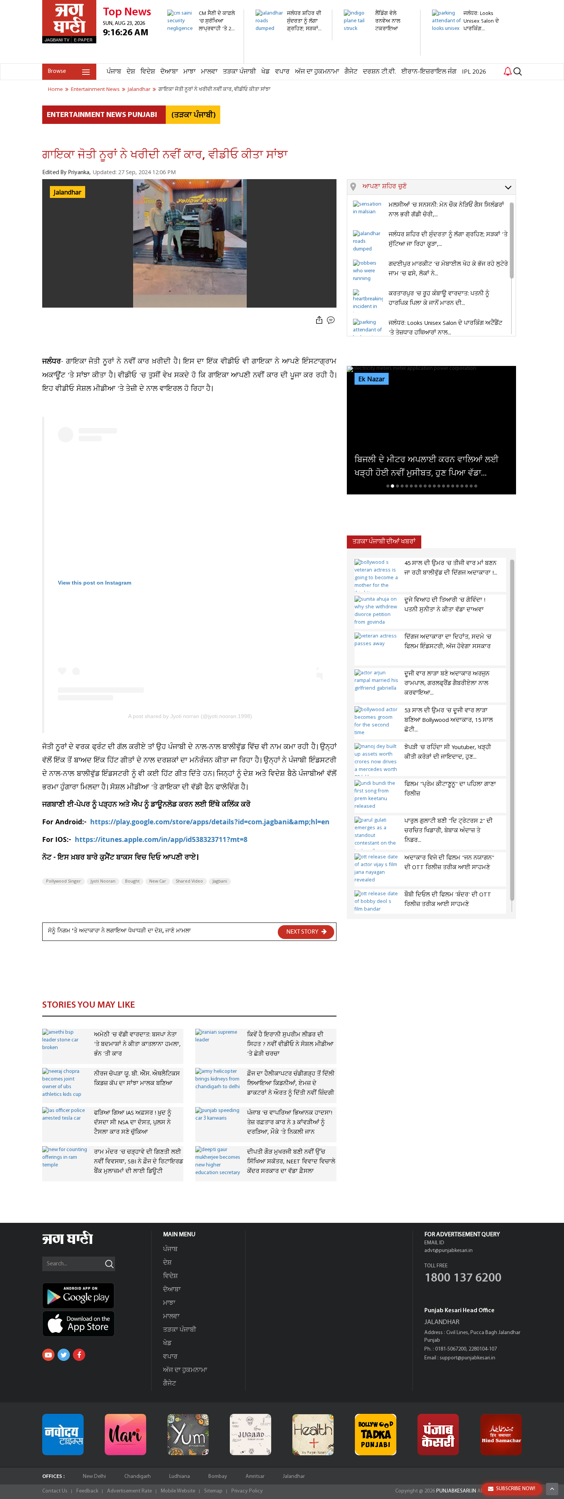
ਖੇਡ (265, 72)
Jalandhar (294, 1476)
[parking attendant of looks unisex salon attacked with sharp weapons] (466, 59)
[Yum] (188, 1434)
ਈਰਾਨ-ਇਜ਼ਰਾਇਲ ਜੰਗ (429, 72)
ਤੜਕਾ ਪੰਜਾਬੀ (239, 72)
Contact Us (55, 1491)
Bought (132, 881)
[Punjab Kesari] (438, 1434)
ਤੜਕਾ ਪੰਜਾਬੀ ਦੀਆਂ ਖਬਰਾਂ (384, 542)
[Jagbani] (78, 1243)
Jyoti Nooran (103, 881)
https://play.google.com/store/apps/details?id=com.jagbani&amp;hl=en (210, 823)
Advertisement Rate (129, 1491)
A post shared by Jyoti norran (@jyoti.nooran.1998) (190, 716)
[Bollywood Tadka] (375, 1434)
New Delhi (94, 1476)
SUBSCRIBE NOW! (515, 1489)
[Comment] (331, 320)
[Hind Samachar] (501, 1434)
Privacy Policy (247, 1491)
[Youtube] (48, 1355)
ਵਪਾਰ (282, 72)
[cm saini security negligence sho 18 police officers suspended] (201, 59)
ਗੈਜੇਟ (351, 72)
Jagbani (220, 881)
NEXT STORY (303, 932)
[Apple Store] (96, 1324)
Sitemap (213, 1491)
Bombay (217, 1476)
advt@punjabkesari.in (448, 1251)
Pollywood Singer (63, 881)
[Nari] (125, 1434)
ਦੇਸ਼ (131, 72)
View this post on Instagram (94, 583)
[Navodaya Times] (63, 1434)
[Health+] (313, 1434)
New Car (157, 881)
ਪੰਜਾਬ (114, 72)
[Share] (319, 320)
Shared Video (189, 881)
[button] (439, 187)
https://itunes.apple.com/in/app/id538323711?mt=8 (161, 841)
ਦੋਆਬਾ (169, 72)
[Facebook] (79, 1355)
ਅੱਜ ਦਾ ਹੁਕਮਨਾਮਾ (317, 72)
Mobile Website (178, 1491)
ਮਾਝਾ (189, 72)
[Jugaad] (250, 1434)
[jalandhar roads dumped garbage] (289, 36)
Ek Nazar (371, 379)
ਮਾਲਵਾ (209, 72)
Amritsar (255, 1476)
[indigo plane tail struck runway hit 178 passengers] (378, 51)
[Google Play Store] (96, 1296)
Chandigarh (137, 1476)
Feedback (87, 1491)
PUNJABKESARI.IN (456, 1491)
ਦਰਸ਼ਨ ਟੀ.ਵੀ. (379, 72)
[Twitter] (64, 1355)
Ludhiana (179, 1476)
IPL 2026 (474, 72)
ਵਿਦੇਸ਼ (147, 72)
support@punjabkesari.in (467, 1358)
